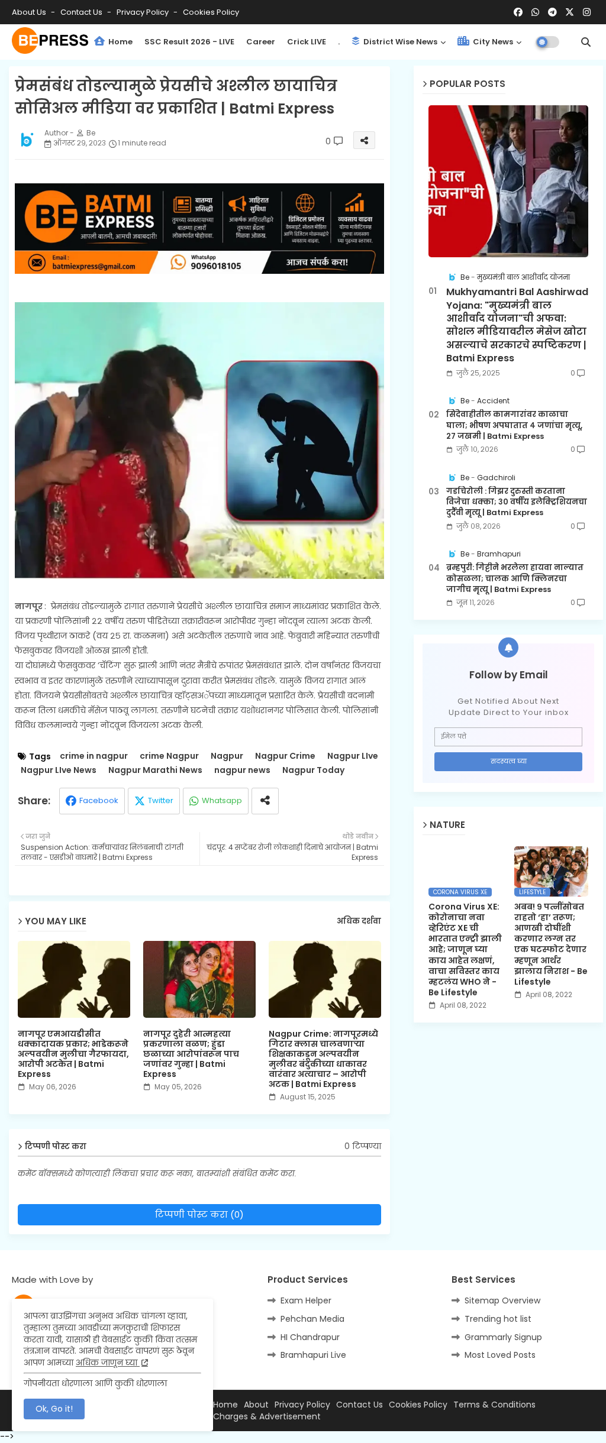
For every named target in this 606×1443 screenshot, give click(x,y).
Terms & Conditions (494, 1404)
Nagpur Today (313, 770)
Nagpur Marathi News (155, 770)
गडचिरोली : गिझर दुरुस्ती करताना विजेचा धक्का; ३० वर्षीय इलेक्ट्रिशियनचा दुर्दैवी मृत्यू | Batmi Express (516, 502)
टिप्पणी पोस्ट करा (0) (199, 1214)
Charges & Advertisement (267, 1416)
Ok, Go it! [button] (54, 1409)
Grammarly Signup (503, 1337)
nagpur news (242, 770)
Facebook (98, 800)
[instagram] (586, 12)
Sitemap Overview (502, 1300)
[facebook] (518, 12)
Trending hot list (498, 1319)
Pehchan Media (312, 1319)
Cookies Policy (211, 12)
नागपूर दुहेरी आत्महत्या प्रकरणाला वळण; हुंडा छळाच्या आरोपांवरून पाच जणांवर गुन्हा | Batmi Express (191, 1054)
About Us (30, 12)
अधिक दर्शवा (359, 921)
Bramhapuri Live (313, 1355)
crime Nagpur (169, 756)
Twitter (160, 800)
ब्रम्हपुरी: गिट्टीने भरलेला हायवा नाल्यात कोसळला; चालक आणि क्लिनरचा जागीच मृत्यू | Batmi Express (515, 578)
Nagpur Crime (285, 756)
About (256, 1404)
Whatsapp (222, 800)
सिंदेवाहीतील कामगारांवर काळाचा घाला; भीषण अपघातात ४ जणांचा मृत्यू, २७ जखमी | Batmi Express (514, 425)
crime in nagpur (94, 756)
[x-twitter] (569, 12)
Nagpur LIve (352, 756)
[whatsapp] (535, 12)
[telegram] (552, 12)
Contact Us (359, 1404)
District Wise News (399, 41)
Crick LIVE (306, 41)
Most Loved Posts (500, 1355)
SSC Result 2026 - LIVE (189, 41)
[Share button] (265, 801)
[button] (586, 42)
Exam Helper (306, 1300)
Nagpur (227, 756)
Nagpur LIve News (58, 770)
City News (492, 41)
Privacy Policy (143, 12)
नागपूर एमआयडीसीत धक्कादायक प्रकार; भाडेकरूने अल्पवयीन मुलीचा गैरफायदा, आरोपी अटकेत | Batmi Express (73, 1054)
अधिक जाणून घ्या (108, 1362)
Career (260, 41)
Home (120, 41)
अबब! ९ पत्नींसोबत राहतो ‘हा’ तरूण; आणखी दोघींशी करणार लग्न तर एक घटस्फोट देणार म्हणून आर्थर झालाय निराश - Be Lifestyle (551, 944)
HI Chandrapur (310, 1337)
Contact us (82, 12)
